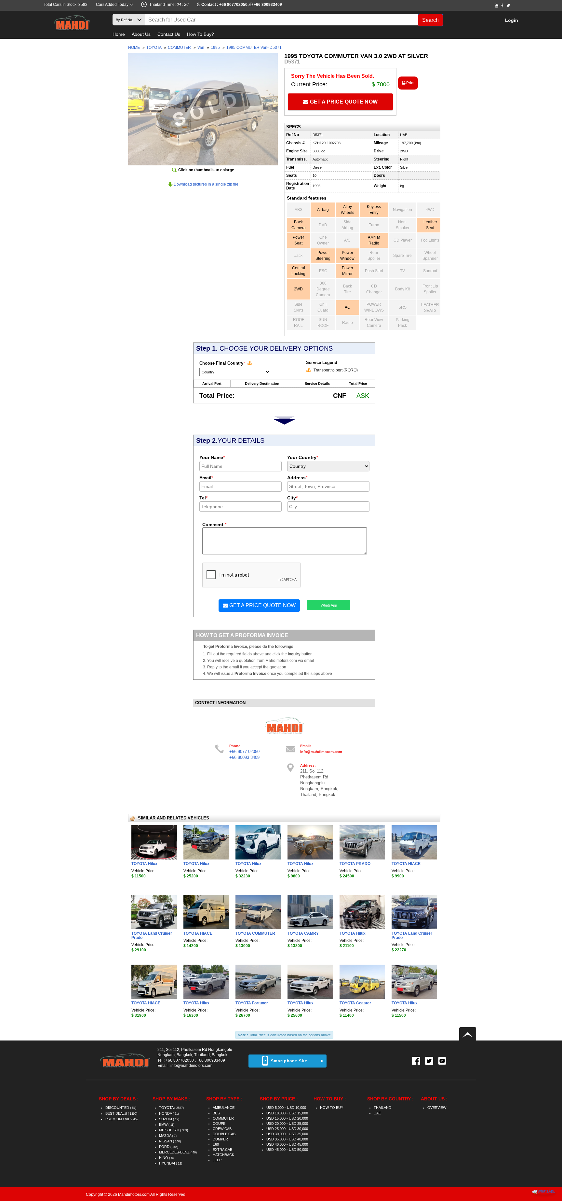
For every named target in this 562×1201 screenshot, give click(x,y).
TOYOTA (154, 47)
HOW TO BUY (331, 1108)
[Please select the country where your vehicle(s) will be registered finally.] (249, 363)
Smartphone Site (289, 1061)
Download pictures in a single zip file (205, 184)
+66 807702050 (233, 4)
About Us (141, 34)
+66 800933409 (268, 4)
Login (511, 20)
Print (409, 83)
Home (119, 34)
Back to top (467, 1033)
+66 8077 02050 (244, 751)
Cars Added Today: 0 (114, 4)
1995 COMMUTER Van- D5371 (254, 47)
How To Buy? (200, 34)
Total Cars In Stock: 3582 (65, 4)
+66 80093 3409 (244, 757)
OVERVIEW (436, 1108)
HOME (134, 47)
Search (430, 20)
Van (201, 47)
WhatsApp (329, 605)
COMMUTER (180, 47)
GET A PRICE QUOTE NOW (343, 102)
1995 (216, 47)
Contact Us (168, 34)
